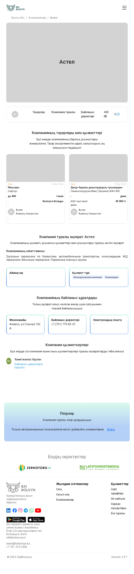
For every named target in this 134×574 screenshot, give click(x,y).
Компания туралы (63, 112)
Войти (111, 429)
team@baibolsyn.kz (18, 543)
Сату (59, 489)
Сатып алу (62, 494)
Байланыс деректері (87, 114)
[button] (94, 7)
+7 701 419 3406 (16, 547)
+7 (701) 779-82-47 (63, 324)
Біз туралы (118, 513)
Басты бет (17, 17)
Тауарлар (38, 112)
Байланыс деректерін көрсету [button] (28, 365)
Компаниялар (37, 17)
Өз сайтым (118, 498)
